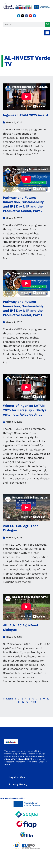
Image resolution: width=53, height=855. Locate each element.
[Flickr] (34, 15)
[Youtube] (30, 15)
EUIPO (29, 759)
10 (48, 698)
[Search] (47, 24)
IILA (19, 759)
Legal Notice (17, 777)
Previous (8, 698)
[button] (47, 32)
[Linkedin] (18, 15)
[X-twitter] (22, 15)
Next (33, 701)
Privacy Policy (18, 784)
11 (19, 701)
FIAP (14, 759)
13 (27, 701)
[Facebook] (26, 15)
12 (23, 701)
